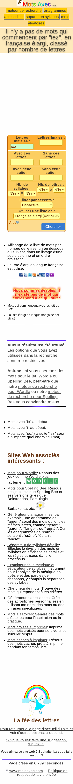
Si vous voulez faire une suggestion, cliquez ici (36, 742)
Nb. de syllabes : (22, 186)
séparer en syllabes (42, 17)
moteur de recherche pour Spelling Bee (34, 396)
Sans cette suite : (51, 171)
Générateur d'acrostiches (28, 598)
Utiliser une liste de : (37, 211)
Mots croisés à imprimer (27, 627)
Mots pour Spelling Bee (26, 488)
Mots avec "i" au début (26, 428)
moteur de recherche (24, 10)
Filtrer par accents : (36, 200)
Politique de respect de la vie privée (42, 773)
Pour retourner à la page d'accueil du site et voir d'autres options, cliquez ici (36, 731)
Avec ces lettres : (22, 155)
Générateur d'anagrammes (30, 514)
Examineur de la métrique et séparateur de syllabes (30, 566)
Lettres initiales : (22, 139)
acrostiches (14, 17)
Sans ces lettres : (51, 155)
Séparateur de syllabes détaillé (33, 545)
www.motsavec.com (26, 771)
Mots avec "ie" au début (27, 422)
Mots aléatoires (20, 614)
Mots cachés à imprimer (27, 640)
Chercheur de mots (23, 588)
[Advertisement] (36, 93)
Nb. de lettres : (51, 185)
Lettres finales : (51, 137)
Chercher (53, 227)
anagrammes (55, 10)
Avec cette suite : (22, 171)
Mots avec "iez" (20, 433)
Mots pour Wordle (22, 473)
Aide (12, 223)
